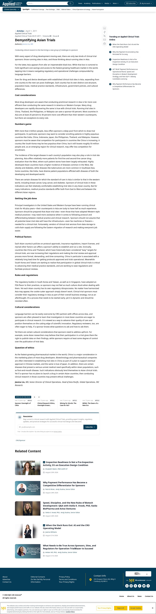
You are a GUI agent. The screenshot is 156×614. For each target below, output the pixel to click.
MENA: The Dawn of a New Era (90, 404)
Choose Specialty (10, 9)
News (80, 3)
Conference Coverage (37, 9)
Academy (87, 3)
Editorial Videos (66, 9)
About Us (130, 596)
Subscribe (89, 427)
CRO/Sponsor (20, 440)
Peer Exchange (50, 9)
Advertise (6, 579)
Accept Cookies (136, 608)
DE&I (58, 9)
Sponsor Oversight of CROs (23, 404)
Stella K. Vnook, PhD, (52, 512)
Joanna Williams (51, 532)
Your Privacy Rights (66, 582)
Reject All (120, 608)
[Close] (152, 608)
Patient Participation (98, 9)
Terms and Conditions (68, 579)
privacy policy (58, 431)
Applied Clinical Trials (23, 33)
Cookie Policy (70, 612)
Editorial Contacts (38, 577)
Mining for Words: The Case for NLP (68, 404)
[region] (78, 608)
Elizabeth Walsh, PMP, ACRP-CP (56, 469)
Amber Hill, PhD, (51, 552)
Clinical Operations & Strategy (81, 9)
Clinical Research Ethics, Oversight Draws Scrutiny (46, 404)
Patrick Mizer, (50, 489)
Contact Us (7, 582)
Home (121, 596)
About (5, 577)
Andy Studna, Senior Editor (65, 489)
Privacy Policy (64, 577)
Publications (96, 3)
